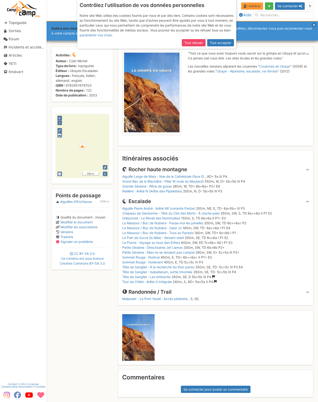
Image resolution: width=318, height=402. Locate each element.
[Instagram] (6, 396)
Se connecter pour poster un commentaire (215, 389)
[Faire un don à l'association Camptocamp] (40, 396)
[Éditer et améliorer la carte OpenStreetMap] (105, 167)
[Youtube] (29, 396)
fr (310, 6)
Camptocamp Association (17, 386)
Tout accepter (220, 43)
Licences (33, 384)
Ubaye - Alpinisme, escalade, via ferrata (247, 71)
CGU (23, 384)
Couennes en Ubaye (274, 66)
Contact (12, 384)
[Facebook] (17, 396)
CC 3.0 (82, 258)
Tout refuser (193, 43)
